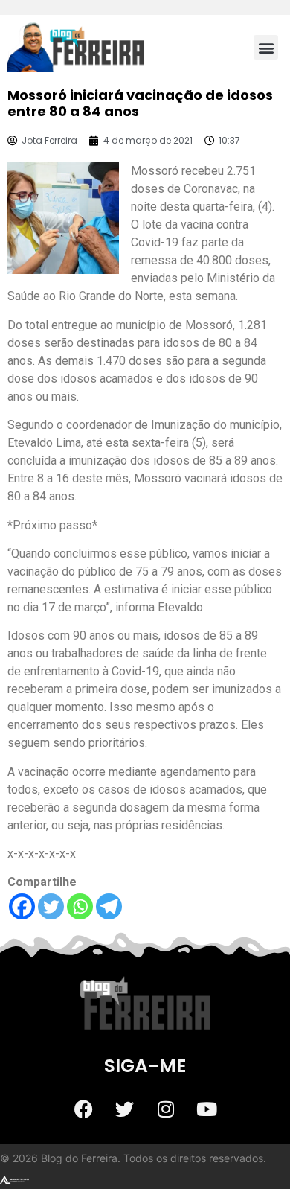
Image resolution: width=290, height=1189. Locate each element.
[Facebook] (22, 906)
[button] (266, 47)
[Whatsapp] (80, 906)
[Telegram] (109, 906)
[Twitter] (51, 906)
